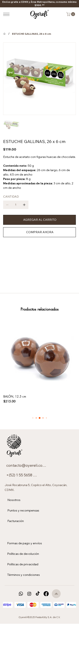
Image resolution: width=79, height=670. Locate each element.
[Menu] (6, 14)
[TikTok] (37, 593)
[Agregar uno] (24, 205)
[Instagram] (29, 593)
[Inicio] (4, 33)
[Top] (56, 593)
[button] (71, 14)
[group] (39, 361)
